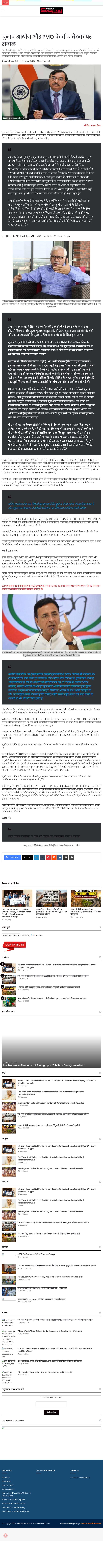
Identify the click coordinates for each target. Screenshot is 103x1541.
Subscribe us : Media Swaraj (13, 1503)
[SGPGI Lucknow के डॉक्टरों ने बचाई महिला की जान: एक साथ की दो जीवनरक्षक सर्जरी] (9, 1280)
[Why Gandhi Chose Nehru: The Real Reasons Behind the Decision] (9, 1377)
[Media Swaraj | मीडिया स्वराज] (51, 10)
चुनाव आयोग (7, 132)
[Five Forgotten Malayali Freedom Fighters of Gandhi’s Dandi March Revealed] (9, 1106)
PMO (19, 135)
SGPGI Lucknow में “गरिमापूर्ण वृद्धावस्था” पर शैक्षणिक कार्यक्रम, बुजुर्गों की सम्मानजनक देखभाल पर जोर (57, 1265)
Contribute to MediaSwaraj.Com (15, 1511)
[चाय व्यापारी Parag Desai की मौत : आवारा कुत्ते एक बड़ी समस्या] (9, 1302)
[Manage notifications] (6, 1535)
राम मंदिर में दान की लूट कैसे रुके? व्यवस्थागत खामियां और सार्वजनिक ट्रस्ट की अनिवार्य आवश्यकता (55, 1320)
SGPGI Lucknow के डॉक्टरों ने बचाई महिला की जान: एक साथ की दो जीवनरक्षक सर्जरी (50, 1277)
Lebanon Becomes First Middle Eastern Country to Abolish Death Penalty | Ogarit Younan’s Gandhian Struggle (16, 913)
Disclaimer (6, 1481)
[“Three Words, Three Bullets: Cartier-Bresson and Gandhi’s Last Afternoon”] (9, 1338)
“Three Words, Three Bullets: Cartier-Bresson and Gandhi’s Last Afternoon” (50, 1331)
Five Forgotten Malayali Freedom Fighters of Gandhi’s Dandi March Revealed (51, 1103)
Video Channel (8, 1489)
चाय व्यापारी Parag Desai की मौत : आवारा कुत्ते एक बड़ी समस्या (41, 1299)
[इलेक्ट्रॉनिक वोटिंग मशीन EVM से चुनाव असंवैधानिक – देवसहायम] (9, 1291)
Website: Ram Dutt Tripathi (13, 1499)
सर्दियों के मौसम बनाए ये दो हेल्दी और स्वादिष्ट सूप (36, 1254)
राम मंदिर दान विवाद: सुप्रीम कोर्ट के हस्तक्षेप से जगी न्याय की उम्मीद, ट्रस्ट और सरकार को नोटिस (51, 911)
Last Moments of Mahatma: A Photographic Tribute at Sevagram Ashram (44, 1065)
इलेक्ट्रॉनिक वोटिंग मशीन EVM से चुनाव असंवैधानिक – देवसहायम (42, 1288)
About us (5, 1477)
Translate (39, 935)
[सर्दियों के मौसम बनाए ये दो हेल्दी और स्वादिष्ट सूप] (9, 1258)
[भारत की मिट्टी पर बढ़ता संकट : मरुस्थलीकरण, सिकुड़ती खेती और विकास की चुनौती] (86, 898)
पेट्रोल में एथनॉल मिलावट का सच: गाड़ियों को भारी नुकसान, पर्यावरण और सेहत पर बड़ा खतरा (52, 998)
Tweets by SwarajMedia (80, 1477)
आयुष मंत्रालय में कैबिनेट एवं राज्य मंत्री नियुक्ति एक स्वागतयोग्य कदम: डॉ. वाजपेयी (44, 836)
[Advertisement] (51, 24)
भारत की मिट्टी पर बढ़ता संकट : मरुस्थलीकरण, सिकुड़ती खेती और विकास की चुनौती (86, 911)
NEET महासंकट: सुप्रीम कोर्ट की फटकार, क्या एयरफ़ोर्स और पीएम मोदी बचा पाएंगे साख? (50, 1361)
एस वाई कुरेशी (28, 236)
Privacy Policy (7, 1485)
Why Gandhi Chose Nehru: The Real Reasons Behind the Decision (46, 1372)
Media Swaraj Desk (11, 61)
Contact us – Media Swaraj (13, 1507)
